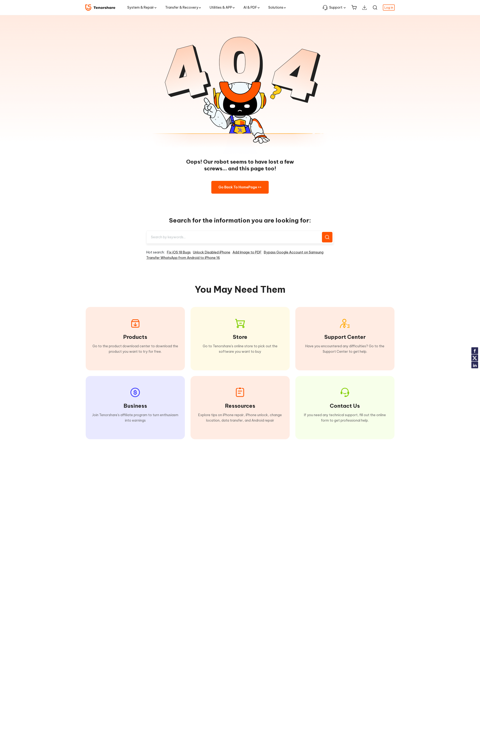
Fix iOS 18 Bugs (179, 252)
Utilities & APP (221, 7)
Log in (388, 7)
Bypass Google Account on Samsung (293, 252)
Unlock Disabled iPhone (211, 252)
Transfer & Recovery (181, 7)
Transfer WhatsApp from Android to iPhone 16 (183, 258)
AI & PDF (250, 7)
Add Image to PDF (247, 252)
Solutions (275, 7)
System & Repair (140, 7)
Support (335, 7)
